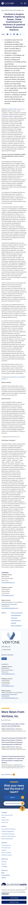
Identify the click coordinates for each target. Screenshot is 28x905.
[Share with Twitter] (11, 34)
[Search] (21, 3)
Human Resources (16, 620)
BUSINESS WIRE (11, 109)
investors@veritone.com (8, 582)
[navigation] (25, 3)
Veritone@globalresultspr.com (10, 608)
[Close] (26, 888)
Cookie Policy (5, 893)
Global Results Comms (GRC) (9, 604)
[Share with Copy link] (20, 34)
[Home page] (7, 3)
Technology (14, 618)
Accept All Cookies (14, 902)
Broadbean (10, 116)
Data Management (16, 615)
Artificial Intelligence (16, 625)
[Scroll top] (22, 808)
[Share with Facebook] (14, 34)
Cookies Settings (14, 897)
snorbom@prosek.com (7, 595)
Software (13, 623)
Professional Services (16, 613)
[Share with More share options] (24, 34)
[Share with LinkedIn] (7, 34)
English (4, 658)
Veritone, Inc (21, 109)
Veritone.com (15, 436)
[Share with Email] (17, 34)
